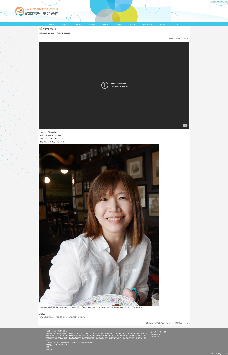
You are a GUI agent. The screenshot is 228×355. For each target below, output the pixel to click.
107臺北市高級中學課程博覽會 (219, 1)
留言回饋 (163, 24)
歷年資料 (176, 24)
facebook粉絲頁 (147, 24)
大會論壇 (92, 24)
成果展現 (105, 24)
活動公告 (52, 24)
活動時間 (78, 24)
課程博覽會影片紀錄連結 (78, 317)
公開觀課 (118, 24)
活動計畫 (65, 24)
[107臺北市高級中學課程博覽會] (114, 11)
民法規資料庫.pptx (62, 317)
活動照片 (132, 24)
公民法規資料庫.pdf (47, 317)
